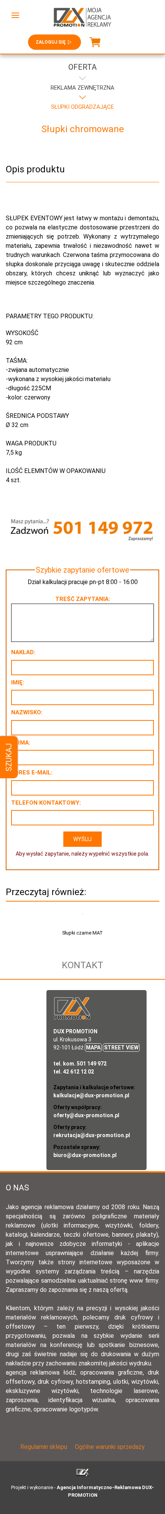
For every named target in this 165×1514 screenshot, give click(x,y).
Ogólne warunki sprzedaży (110, 1446)
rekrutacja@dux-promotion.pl (91, 1135)
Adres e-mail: (32, 772)
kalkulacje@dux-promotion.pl (91, 1095)
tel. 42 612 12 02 (73, 1072)
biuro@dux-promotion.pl (85, 1155)
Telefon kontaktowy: (46, 802)
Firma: (20, 742)
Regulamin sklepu (43, 1446)
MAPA (93, 1047)
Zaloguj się (51, 42)
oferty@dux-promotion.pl (86, 1115)
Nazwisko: (27, 712)
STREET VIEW (121, 1047)
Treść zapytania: (82, 599)
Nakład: (23, 652)
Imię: (17, 682)
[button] (15, 15)
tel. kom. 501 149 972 (80, 1064)
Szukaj (8, 757)
